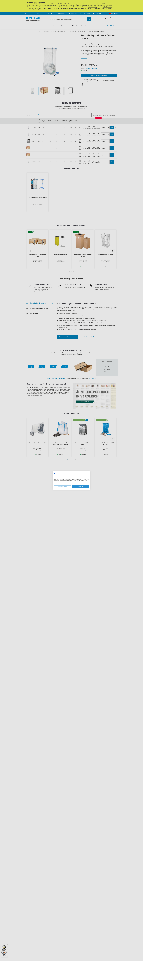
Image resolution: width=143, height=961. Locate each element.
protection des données (58, 481)
